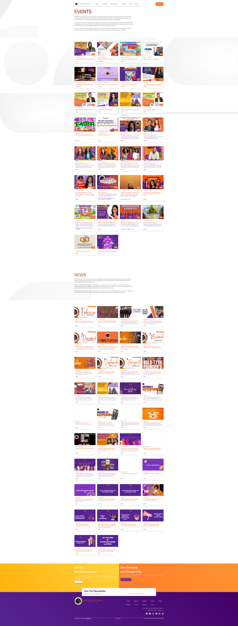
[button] (97, 4)
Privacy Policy (140, 593)
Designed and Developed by (82, 618)
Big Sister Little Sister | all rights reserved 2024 (154, 618)
